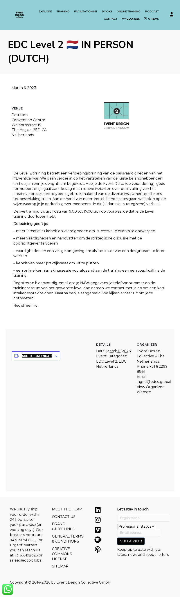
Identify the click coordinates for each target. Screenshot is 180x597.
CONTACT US (64, 517)
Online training (128, 11)
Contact (110, 18)
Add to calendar (37, 356)
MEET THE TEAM (67, 509)
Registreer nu (25, 305)
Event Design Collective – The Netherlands (151, 356)
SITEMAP (60, 566)
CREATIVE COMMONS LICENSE (62, 554)
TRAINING (63, 11)
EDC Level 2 (106, 361)
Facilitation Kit (85, 11)
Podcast (152, 11)
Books (107, 11)
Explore (45, 11)
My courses (131, 18)
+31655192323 (26, 555)
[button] (97, 510)
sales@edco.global (26, 560)
